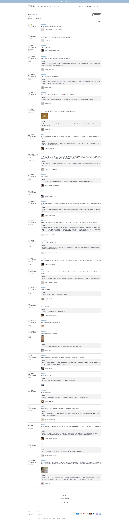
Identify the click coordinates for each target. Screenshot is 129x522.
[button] (46, 6)
